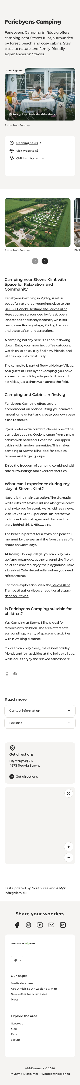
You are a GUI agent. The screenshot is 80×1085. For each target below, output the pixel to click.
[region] (40, 825)
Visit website (25, 150)
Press (14, 999)
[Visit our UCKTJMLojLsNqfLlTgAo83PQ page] (40, 925)
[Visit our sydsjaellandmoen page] (17, 925)
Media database (22, 983)
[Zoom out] (68, 857)
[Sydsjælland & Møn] (23, 943)
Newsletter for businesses (29, 994)
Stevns (15, 1039)
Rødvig (46, 298)
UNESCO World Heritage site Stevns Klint (36, 309)
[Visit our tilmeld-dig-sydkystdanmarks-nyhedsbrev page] (51, 925)
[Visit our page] (28, 925)
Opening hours (27, 143)
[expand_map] (68, 793)
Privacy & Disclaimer (24, 1074)
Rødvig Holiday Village (56, 365)
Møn (14, 1029)
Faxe (14, 1034)
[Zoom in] (68, 846)
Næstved (17, 1023)
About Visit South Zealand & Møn (34, 988)
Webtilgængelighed (55, 1074)
